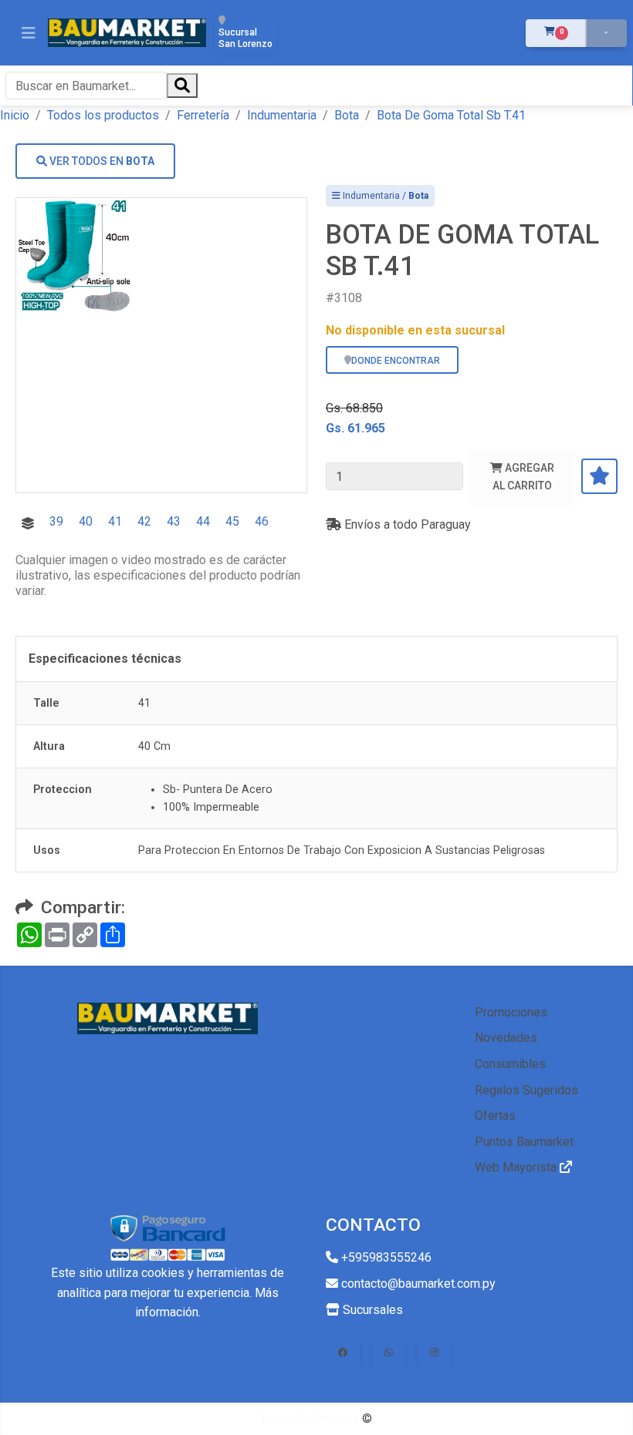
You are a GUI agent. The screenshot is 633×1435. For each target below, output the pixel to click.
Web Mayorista (517, 1167)
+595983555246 (385, 1257)
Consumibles (510, 1064)
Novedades (506, 1037)
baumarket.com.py (310, 1418)
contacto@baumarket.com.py (417, 1283)
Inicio (14, 115)
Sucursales (371, 1309)
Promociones (511, 1012)
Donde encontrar (395, 360)
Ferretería (203, 115)
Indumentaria (281, 115)
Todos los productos (103, 115)
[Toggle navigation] (28, 33)
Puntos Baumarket (524, 1141)
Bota (346, 115)
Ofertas (495, 1115)
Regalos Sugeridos (526, 1090)
